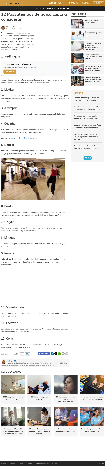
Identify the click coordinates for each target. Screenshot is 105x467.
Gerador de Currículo (55, 3)
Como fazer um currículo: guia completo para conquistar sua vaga (87, 117)
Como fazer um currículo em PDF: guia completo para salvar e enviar (87, 108)
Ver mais (88, 158)
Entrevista (73, 3)
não (27, 354)
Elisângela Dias (12, 361)
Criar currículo (10, 72)
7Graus (102, 463)
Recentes (3, 463)
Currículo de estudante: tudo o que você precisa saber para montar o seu (87, 148)
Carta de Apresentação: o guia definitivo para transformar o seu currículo (86, 136)
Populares (12, 463)
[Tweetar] (55, 353)
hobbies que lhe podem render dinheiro (24, 138)
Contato (21, 463)
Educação (86, 3)
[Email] (63, 353)
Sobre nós (29, 463)
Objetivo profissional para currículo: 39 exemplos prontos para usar (87, 126)
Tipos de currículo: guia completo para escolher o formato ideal (86, 99)
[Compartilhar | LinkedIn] (52, 353)
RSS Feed (54, 463)
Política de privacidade (42, 463)
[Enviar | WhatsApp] (59, 353)
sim (22, 354)
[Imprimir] (66, 353)
